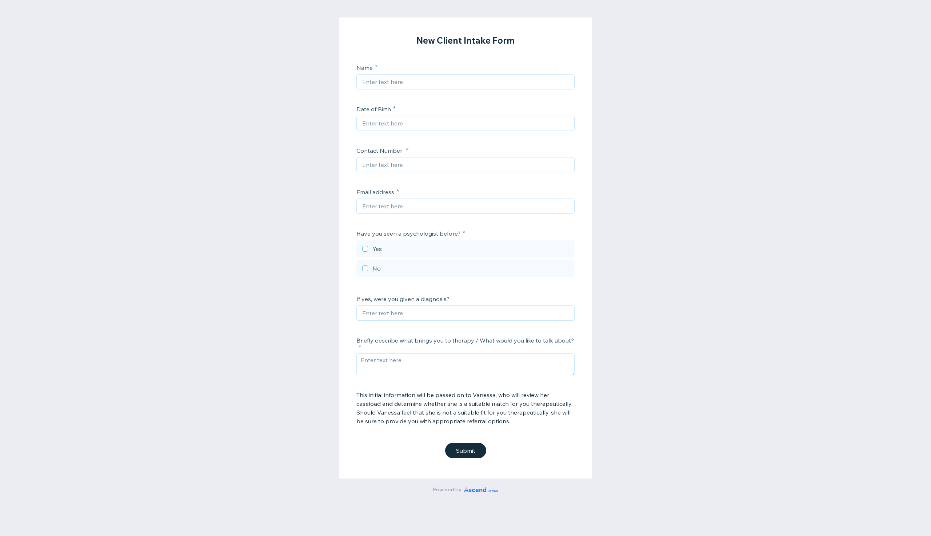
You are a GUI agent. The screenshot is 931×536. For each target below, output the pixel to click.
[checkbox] (465, 250)
